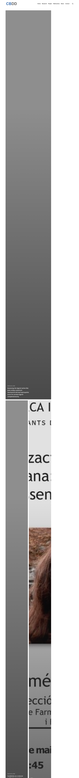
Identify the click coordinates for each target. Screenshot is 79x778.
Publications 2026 (11, 385)
